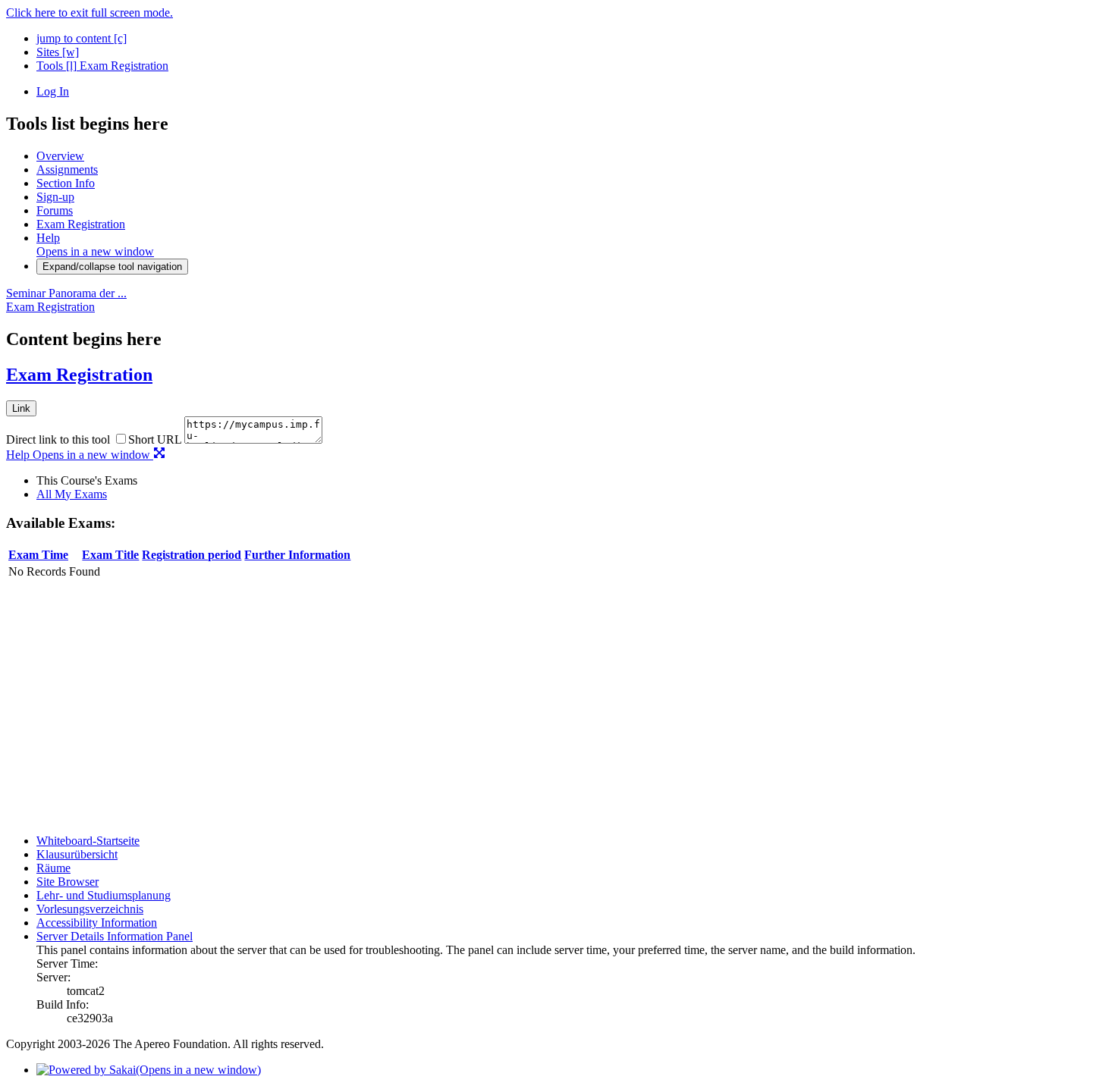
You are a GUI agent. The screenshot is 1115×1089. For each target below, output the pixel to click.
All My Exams (71, 494)
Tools (56, 65)
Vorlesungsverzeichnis (89, 908)
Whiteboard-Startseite (88, 840)
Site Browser (67, 881)
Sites (57, 52)
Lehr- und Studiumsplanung (103, 895)
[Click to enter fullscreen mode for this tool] (159, 454)
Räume (53, 867)
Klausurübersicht (77, 854)
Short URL (154, 439)
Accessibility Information (96, 922)
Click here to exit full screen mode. (89, 12)
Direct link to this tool (58, 439)
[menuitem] (572, 481)
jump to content (81, 38)
